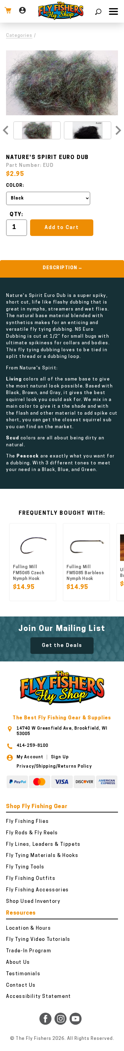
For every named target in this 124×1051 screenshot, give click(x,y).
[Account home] (22, 11)
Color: (15, 185)
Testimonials (23, 974)
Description (60, 268)
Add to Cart (62, 227)
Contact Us (21, 985)
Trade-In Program (28, 951)
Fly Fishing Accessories (37, 890)
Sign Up (60, 757)
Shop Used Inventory (33, 901)
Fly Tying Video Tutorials (38, 939)
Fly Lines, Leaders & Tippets (43, 844)
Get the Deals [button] (62, 645)
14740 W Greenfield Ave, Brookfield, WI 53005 (62, 731)
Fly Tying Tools (25, 867)
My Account (30, 757)
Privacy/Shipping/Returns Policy (54, 766)
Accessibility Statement (38, 996)
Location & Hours (28, 928)
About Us (18, 962)
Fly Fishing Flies (27, 821)
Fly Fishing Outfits (30, 878)
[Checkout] (8, 11)
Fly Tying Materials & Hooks (42, 855)
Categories (19, 35)
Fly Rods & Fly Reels (32, 833)
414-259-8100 (32, 746)
